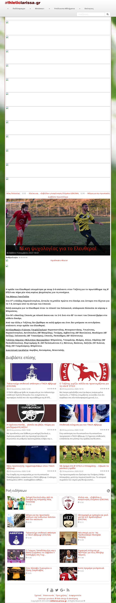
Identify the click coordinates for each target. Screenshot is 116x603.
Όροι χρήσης (61, 595)
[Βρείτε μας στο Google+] (62, 590)
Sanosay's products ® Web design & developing (58, 598)
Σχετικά (38, 595)
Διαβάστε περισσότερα (58, 197)
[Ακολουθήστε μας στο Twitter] (56, 590)
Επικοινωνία (48, 595)
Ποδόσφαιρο (19, 8)
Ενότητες (89, 8)
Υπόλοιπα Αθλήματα (64, 8)
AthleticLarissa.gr (58, 601)
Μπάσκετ (39, 8)
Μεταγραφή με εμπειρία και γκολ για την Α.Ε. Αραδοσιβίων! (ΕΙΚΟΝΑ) (93, 517)
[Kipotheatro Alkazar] (58, 260)
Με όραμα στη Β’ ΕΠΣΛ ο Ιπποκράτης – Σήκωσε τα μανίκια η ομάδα (84, 467)
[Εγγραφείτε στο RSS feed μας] (68, 590)
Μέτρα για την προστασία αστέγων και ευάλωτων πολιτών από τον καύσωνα (41, 517)
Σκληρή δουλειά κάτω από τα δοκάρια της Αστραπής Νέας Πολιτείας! (39, 499)
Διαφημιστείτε (75, 595)
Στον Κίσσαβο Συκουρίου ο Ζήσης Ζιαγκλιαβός (39, 569)
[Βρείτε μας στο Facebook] (48, 590)
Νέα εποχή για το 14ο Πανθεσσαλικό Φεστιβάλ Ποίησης (89, 535)
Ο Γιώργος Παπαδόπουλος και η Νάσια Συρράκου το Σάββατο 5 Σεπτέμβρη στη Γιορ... (41, 552)
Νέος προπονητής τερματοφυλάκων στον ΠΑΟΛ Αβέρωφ (30, 467)
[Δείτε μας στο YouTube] (51, 590)
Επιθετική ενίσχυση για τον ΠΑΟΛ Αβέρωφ (81, 424)
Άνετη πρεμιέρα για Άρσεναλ (91, 568)
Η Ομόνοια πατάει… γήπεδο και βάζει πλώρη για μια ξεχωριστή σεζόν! (30, 425)
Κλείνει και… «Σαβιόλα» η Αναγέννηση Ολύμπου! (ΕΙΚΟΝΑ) (45, 193)
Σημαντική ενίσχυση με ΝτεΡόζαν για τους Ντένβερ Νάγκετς (91, 552)
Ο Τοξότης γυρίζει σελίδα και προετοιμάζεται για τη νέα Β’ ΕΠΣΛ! (84, 384)
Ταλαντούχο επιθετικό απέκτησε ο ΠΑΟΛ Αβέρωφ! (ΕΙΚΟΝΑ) (31, 384)
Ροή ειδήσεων (16, 490)
